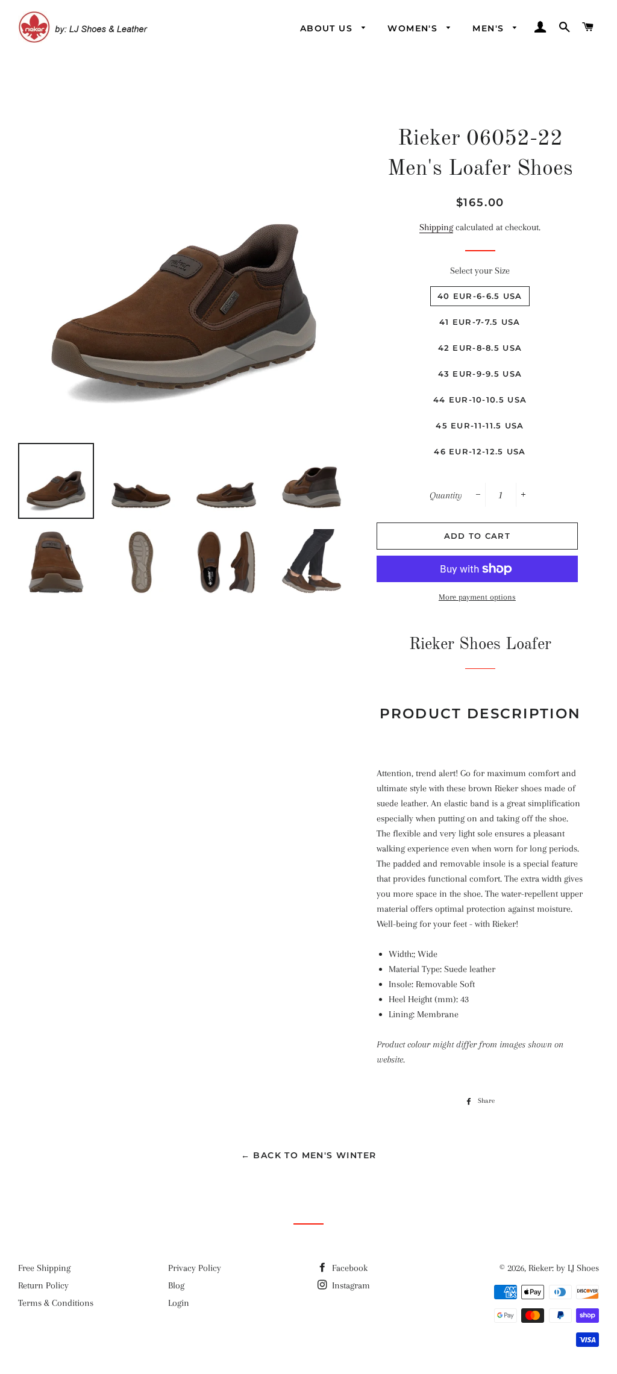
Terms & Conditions (55, 1302)
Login (178, 1302)
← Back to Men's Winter (309, 1155)
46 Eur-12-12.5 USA (479, 451)
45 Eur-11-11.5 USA (480, 425)
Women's (413, 28)
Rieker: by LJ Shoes (563, 1268)
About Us (328, 28)
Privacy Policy (194, 1268)
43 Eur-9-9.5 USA (480, 373)
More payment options (477, 596)
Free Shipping (44, 1268)
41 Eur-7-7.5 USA (480, 322)
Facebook (349, 1268)
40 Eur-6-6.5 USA (479, 296)
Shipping (436, 227)
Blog (176, 1285)
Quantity (446, 495)
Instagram (350, 1285)
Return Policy (43, 1285)
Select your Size (480, 270)
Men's (489, 28)
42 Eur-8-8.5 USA (480, 348)
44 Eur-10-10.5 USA (480, 399)
